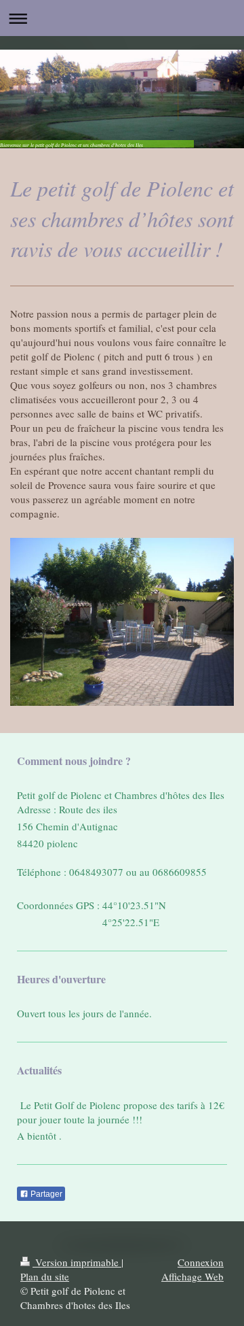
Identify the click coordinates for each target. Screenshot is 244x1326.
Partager (45, 1194)
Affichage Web (192, 1276)
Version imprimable (77, 1262)
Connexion (201, 1262)
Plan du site (44, 1276)
